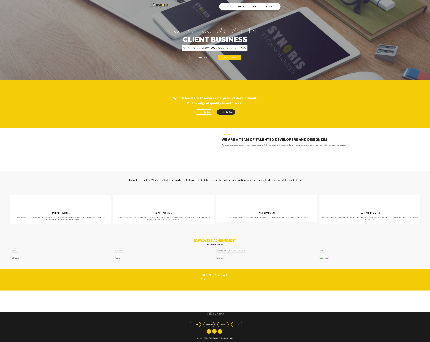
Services (242, 6)
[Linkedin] (220, 331)
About (255, 6)
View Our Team (205, 112)
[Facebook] (209, 331)
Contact (268, 6)
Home (230, 6)
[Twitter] (214, 331)
